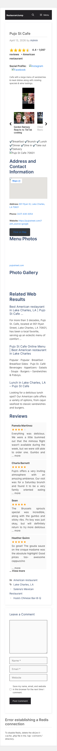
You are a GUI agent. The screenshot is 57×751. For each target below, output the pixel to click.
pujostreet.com (17, 265)
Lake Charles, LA (23, 584)
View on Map (19, 232)
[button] (33, 15)
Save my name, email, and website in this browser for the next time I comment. (29, 689)
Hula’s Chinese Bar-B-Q (27, 598)
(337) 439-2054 (25, 214)
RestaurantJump (15, 15)
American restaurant (25, 580)
